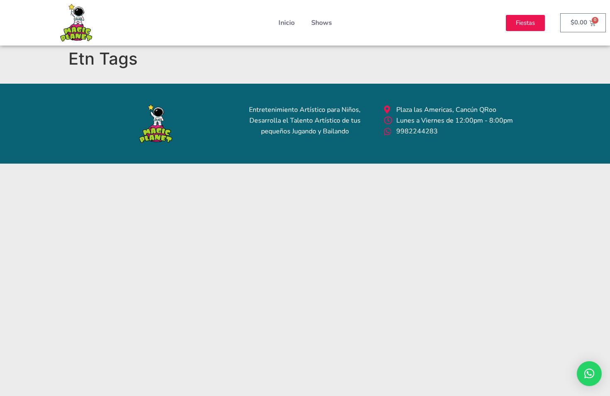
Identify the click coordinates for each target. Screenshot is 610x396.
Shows (321, 22)
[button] (589, 373)
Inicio (286, 22)
